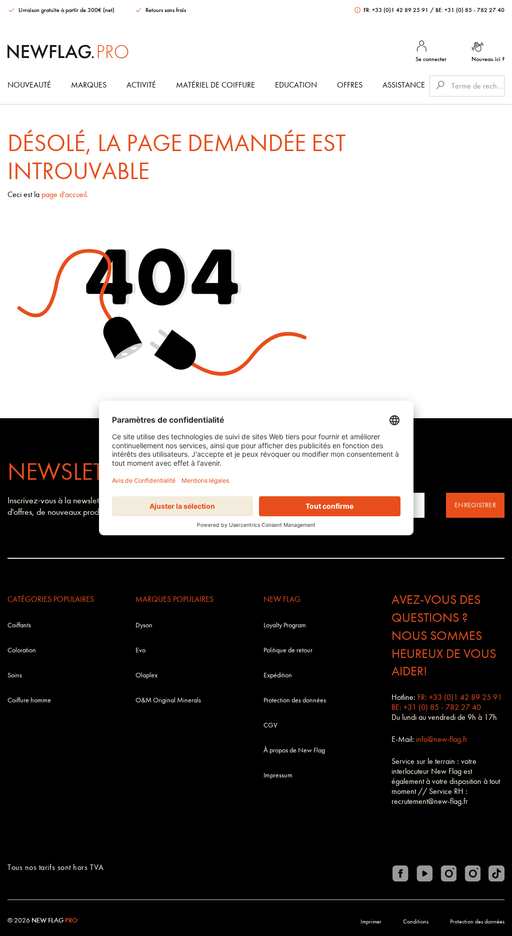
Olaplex (147, 675)
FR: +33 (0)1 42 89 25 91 (396, 10)
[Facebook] (400, 873)
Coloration (22, 650)
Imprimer (371, 921)
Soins (15, 675)
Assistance (403, 85)
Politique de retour (288, 650)
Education (296, 85)
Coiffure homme (29, 700)
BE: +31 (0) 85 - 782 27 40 (470, 10)
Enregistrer (475, 505)
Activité (141, 85)
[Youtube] (424, 873)
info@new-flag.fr (442, 739)
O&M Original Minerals (168, 700)
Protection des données (295, 700)
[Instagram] (448, 873)
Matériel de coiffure (215, 85)
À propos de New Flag (294, 750)
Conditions (415, 921)
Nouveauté (29, 85)
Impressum (278, 775)
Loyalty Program (285, 625)
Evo (141, 650)
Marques (88, 85)
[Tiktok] (496, 873)
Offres (349, 85)
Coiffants (19, 625)
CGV (271, 725)
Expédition (278, 675)
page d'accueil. (65, 194)
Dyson (144, 625)
